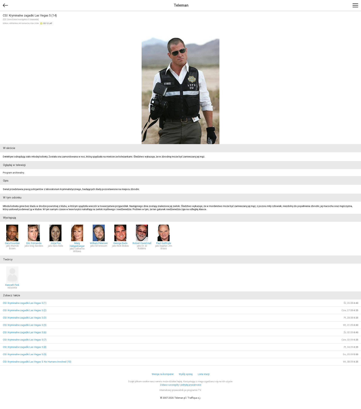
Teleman (181, 5)
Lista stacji (203, 374)
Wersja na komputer (163, 374)
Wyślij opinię (186, 374)
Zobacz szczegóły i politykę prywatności (180, 385)
